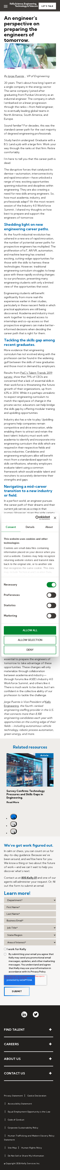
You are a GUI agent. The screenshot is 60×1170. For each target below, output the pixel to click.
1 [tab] (14, 817)
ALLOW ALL (30, 630)
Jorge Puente (16, 76)
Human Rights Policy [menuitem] (31, 1147)
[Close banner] (55, 518)
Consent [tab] (11, 527)
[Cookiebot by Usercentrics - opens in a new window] (37, 518)
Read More (12, 802)
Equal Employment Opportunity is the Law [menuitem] (29, 1111)
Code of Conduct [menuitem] (16, 1119)
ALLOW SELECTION (30, 640)
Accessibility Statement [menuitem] (20, 1103)
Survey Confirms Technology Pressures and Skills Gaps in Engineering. (25, 794)
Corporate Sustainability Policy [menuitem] (23, 1127)
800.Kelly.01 (29, 877)
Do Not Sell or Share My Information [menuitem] (26, 1155)
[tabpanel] (30, 782)
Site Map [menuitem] (12, 1147)
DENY (30, 649)
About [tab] (49, 527)
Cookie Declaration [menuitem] (37, 1095)
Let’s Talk (47, 6)
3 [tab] (14, 832)
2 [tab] (14, 825)
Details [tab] (30, 527)
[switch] (51, 595)
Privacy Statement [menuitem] (13, 1095)
